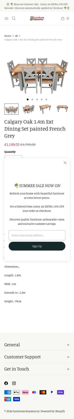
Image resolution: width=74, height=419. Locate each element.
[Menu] (6, 18)
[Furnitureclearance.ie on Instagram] (16, 383)
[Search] (13, 18)
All (16, 35)
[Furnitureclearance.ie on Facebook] (8, 383)
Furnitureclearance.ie (26, 411)
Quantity (10, 151)
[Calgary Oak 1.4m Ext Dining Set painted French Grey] (37, 70)
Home (7, 35)
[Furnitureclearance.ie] (37, 18)
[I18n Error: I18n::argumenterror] (11, 109)
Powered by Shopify (53, 411)
